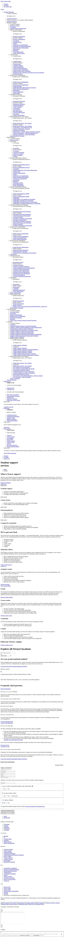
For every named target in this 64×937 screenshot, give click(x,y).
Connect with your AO (6, 564)
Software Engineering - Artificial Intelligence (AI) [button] (25, 133)
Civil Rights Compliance (10, 873)
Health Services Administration (20, 82)
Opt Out (6, 894)
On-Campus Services (12, 445)
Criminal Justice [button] (14, 54)
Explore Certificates (15, 378)
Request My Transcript (9, 862)
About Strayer (7, 428)
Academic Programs (9, 12)
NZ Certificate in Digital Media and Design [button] (23, 368)
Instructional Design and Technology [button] (22, 222)
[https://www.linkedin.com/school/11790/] (6, 827)
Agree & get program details (7, 810)
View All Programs (11, 380)
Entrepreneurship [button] (17, 42)
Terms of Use (7, 887)
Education (6, 840)
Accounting (16, 148)
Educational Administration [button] (20, 220)
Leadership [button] (16, 288)
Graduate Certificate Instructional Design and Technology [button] (24, 335)
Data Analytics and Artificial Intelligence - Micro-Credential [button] (28, 375)
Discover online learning (7, 597)
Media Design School (18, 301)
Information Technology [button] (16, 94)
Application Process (12, 415)
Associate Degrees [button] (11, 309)
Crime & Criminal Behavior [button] (20, 68)
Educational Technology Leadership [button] (22, 221)
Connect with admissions (7, 723)
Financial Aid (10, 397)
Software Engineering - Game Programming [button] (24, 134)
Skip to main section (6, 1)
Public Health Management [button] (20, 239)
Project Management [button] (18, 52)
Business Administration (19, 36)
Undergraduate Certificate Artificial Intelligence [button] (21, 328)
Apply (5, 816)
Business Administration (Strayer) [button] (18, 158)
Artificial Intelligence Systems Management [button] (24, 268)
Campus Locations (8, 849)
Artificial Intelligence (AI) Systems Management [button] (25, 170)
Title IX (6, 875)
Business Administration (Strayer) (21, 164)
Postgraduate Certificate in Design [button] (21, 370)
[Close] (61, 934)
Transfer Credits (11, 417)
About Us (9, 435)
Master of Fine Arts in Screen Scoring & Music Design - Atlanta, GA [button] (30, 306)
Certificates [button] (9, 322)
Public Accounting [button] (17, 155)
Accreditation (10, 438)
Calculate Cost (10, 389)
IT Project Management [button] (19, 112)
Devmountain (7, 860)
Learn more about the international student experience (14, 666)
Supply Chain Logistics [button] (19, 53)
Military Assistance (11, 419)
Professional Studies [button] (18, 183)
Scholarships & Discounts (13, 396)
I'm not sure (14, 796)
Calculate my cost (5, 746)
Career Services (11, 442)
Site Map (6, 892)
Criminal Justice (17, 61)
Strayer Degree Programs (10, 453)
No (8, 789)
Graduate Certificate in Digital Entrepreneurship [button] (22, 333)
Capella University (8, 859)
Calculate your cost (8, 407)
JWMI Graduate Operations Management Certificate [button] (26, 355)
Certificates (13, 324)
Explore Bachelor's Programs (17, 136)
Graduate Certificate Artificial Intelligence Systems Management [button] (26, 327)
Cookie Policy (7, 889)
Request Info (7, 817)
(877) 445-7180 (7, 6)
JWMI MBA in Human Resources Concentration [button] (25, 202)
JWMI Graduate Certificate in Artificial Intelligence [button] (25, 349)
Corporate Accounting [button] (18, 152)
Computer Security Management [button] (21, 270)
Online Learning (11, 441)
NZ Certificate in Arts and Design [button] (21, 367)
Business (6, 836)
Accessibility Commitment (10, 868)
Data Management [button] (17, 111)
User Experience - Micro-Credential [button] (22, 377)
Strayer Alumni (7, 856)
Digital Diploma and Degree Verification (14, 855)
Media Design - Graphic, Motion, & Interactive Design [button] (26, 131)
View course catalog (6, 586)
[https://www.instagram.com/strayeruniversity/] (7, 828)
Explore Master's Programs (16, 308)
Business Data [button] (16, 171)
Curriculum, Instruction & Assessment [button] (22, 218)
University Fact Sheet (9, 878)
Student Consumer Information (11, 869)
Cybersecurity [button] (16, 108)
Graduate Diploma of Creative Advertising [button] (23, 371)
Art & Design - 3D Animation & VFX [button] (22, 127)
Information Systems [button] (15, 255)
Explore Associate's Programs (29, 320)
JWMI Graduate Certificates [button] (17, 338)
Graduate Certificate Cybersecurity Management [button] (22, 331)
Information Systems (18, 262)
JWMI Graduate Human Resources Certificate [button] (24, 353)
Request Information (6, 689)
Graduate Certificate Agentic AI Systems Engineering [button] (23, 326)
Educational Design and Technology (22, 211)
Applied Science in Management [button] (18, 28)
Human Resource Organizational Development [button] (24, 253)
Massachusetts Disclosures (10, 871)
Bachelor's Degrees (15, 25)
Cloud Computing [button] (17, 107)
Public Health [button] (16, 93)
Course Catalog (11, 436)
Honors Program (8, 852)
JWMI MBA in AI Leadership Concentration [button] (24, 199)
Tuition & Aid (7, 381)
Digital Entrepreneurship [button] (19, 173)
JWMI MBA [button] (16, 198)
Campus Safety (7, 872)
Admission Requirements (13, 416)
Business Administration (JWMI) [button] (18, 187)
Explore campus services (7, 645)
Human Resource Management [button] (20, 47)
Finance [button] (15, 43)
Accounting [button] (13, 27)
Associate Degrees (14, 312)
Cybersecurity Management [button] (20, 178)
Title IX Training (8, 876)
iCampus (6, 4)
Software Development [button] (19, 115)
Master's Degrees (14, 140)
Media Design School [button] (15, 294)
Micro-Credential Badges (13, 446)
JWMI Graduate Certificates (20, 345)
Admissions (7, 408)
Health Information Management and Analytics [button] (24, 87)
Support (9, 443)
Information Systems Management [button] (21, 273)
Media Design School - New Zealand (22, 123)
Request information (6, 482)
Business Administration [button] (16, 30)
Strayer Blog (10, 439)
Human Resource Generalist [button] (20, 251)
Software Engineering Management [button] (22, 276)
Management (16, 284)
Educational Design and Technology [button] (19, 205)
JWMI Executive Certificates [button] (17, 337)
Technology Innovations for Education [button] (22, 225)
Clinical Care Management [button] (19, 237)
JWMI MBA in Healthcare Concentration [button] (23, 200)
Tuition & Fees (10, 388)
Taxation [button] (15, 156)
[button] (32, 691)
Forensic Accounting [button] (18, 153)
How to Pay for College (13, 394)
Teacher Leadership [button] (18, 224)
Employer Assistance (12, 399)
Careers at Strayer (8, 857)
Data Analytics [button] (16, 109)
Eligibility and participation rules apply (13, 739)
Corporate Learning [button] (18, 217)
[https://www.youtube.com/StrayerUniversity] (6, 830)
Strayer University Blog (9, 879)
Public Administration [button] (18, 185)
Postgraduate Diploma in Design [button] (21, 374)
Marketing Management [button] (19, 290)
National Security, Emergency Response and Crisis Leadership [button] (28, 72)
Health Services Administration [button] (17, 75)
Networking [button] (16, 114)
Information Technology (19, 101)
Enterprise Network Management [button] (21, 272)
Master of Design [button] (17, 305)
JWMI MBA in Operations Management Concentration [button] (26, 203)
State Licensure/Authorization (11, 891)
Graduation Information (9, 853)
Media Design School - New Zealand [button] (19, 116)
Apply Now (7, 458)
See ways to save (5, 745)
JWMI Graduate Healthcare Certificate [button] (22, 352)
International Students (12, 420)
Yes (5, 789)
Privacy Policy (7, 888)
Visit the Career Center (6, 615)
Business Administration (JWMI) (21, 193)
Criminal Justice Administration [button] (21, 69)
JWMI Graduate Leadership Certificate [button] (22, 351)
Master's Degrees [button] (11, 137)
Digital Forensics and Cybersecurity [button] (22, 71)
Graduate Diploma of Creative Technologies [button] (24, 373)
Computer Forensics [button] (18, 65)
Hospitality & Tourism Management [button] (22, 46)
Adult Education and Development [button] (21, 215)
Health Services (7, 841)
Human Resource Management (20, 247)
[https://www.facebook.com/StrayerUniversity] (7, 824)
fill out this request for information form (35, 806)
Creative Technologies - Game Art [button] (21, 129)
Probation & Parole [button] (18, 74)
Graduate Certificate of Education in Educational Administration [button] (26, 334)
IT (4, 837)
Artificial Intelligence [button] (18, 67)
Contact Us (6, 880)
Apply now (6, 427)
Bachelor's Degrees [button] (11, 23)
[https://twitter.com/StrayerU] (6, 825)
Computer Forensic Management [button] (21, 269)
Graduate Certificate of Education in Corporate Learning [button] (24, 330)
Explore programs (5, 584)
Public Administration (9, 843)
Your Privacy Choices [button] (9, 895)
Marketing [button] (15, 50)
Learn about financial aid (7, 721)
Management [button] (16, 49)
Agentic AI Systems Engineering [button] (21, 266)
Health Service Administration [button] (20, 45)
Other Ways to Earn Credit (13, 400)
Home (5, 469)
